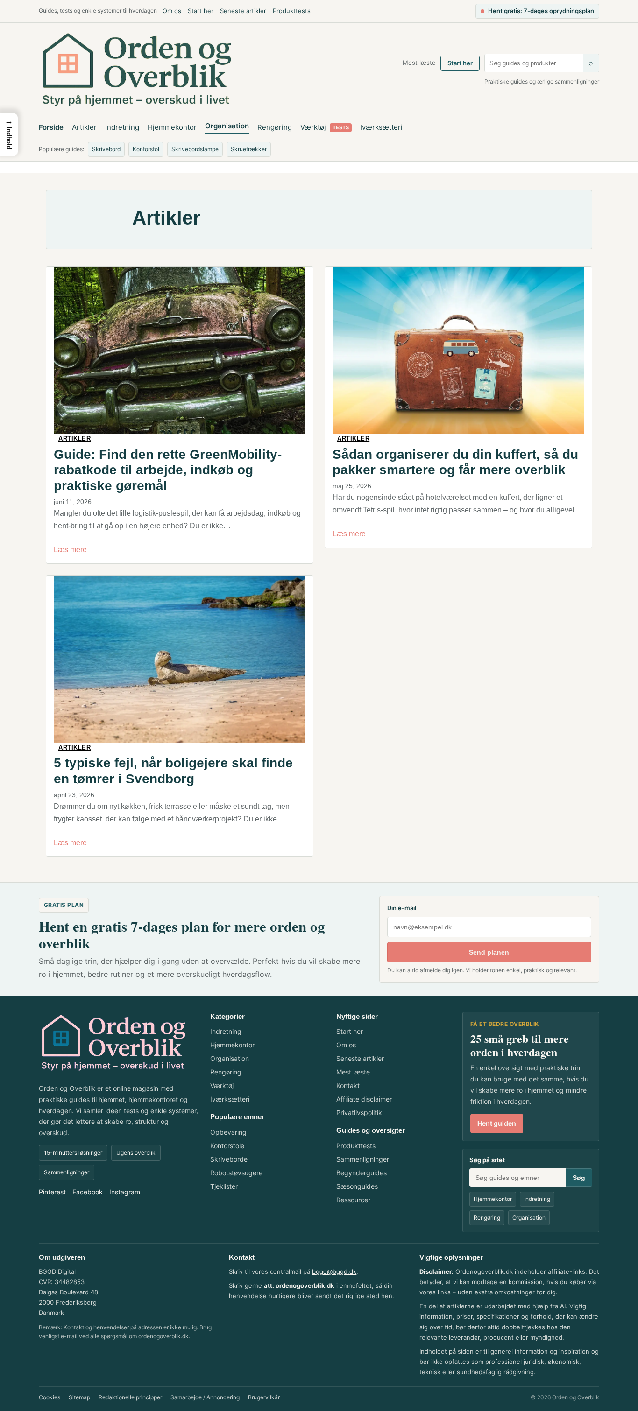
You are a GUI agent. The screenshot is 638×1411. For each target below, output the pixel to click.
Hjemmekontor (172, 127)
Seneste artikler (243, 10)
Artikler (84, 127)
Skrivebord (106, 149)
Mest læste (419, 62)
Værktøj (324, 127)
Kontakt (348, 1085)
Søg (579, 1177)
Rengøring (274, 127)
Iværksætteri (381, 127)
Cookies (49, 1397)
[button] (9, 134)
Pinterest (52, 1192)
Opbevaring (228, 1132)
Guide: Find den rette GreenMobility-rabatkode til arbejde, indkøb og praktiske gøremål (168, 470)
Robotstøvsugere (236, 1173)
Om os (172, 10)
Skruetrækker (249, 149)
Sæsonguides (357, 1186)
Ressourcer (353, 1200)
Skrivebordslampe (195, 149)
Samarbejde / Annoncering (205, 1397)
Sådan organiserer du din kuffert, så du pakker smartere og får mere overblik (455, 462)
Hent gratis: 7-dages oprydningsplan (541, 10)
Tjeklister (224, 1186)
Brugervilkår (264, 1397)
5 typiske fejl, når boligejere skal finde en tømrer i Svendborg (173, 771)
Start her (200, 10)
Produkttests (292, 10)
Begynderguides (361, 1173)
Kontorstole (227, 1146)
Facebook (87, 1192)
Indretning (122, 127)
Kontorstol (146, 149)
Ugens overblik (136, 1152)
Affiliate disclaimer (364, 1099)
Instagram (124, 1192)
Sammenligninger (66, 1172)
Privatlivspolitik (359, 1112)
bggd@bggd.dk (334, 1271)
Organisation (227, 125)
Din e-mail (401, 908)
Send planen (489, 952)
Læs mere (70, 550)
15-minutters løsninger (73, 1152)
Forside (51, 127)
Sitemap (79, 1397)
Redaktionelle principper (130, 1397)
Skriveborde (229, 1159)
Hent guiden (496, 1123)
